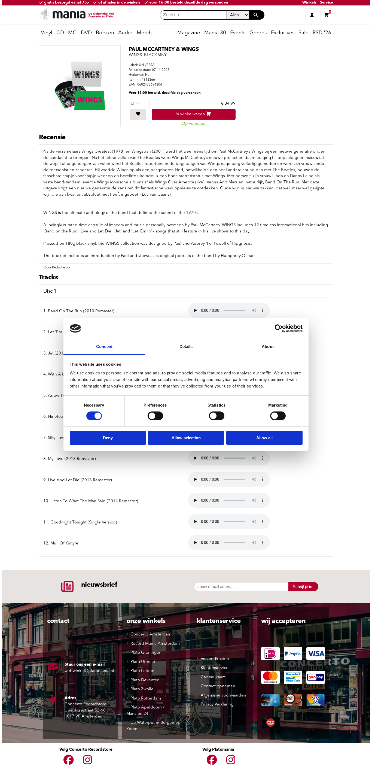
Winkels (309, 2)
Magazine (188, 33)
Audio (125, 33)
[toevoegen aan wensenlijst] (138, 114)
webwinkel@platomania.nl (89, 671)
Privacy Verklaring (217, 705)
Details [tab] (186, 346)
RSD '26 (322, 33)
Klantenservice (214, 668)
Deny (108, 437)
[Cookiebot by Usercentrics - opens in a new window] (279, 328)
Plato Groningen (145, 653)
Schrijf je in (302, 586)
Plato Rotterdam (145, 699)
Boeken (105, 33)
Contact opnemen (218, 686)
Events (237, 33)
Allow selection (186, 437)
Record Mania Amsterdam (155, 644)
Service (326, 2)
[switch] (155, 415)
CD (60, 33)
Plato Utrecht (142, 662)
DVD (86, 33)
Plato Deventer (144, 680)
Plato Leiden (142, 671)
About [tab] (268, 346)
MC (72, 33)
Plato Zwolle (142, 689)
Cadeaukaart (213, 677)
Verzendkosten (215, 659)
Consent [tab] (104, 346)
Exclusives (282, 33)
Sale (303, 33)
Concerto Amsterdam (150, 634)
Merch (144, 33)
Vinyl (46, 33)
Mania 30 (215, 33)
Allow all (264, 437)
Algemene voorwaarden (223, 696)
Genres (258, 33)
